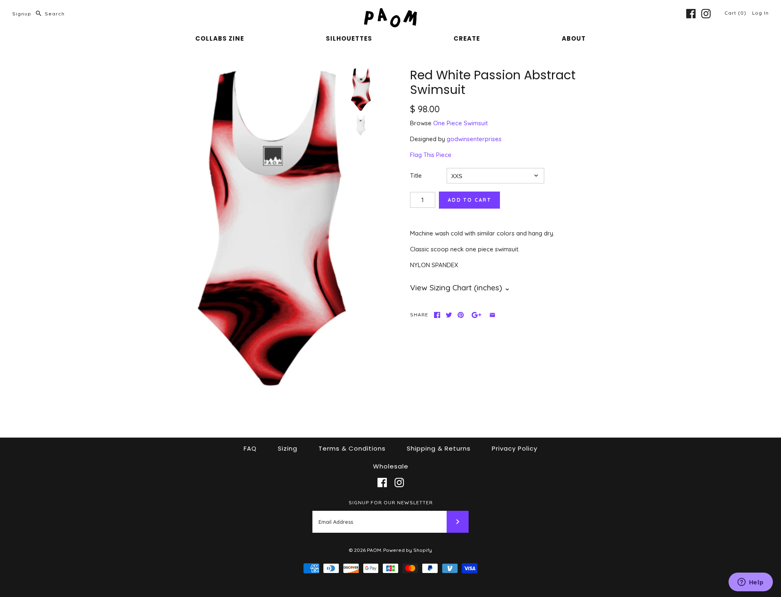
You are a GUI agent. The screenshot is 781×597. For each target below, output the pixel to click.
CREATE (467, 38)
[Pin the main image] (461, 315)
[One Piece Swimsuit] (361, 125)
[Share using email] (492, 315)
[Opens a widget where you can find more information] (750, 583)
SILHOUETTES (349, 38)
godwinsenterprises (474, 139)
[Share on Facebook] (437, 315)
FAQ (250, 448)
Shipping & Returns (439, 448)
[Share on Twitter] (449, 315)
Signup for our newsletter (391, 502)
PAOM (374, 550)
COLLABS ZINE (219, 38)
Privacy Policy (514, 448)
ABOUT (574, 38)
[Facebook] (691, 13)
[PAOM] (390, 13)
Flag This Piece (431, 155)
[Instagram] (706, 13)
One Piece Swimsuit (460, 123)
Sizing (287, 448)
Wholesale (390, 466)
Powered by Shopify (407, 550)
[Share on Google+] (476, 315)
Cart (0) (736, 13)
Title (416, 175)
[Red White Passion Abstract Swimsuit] (271, 228)
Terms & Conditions (352, 448)
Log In (760, 13)
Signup (21, 14)
